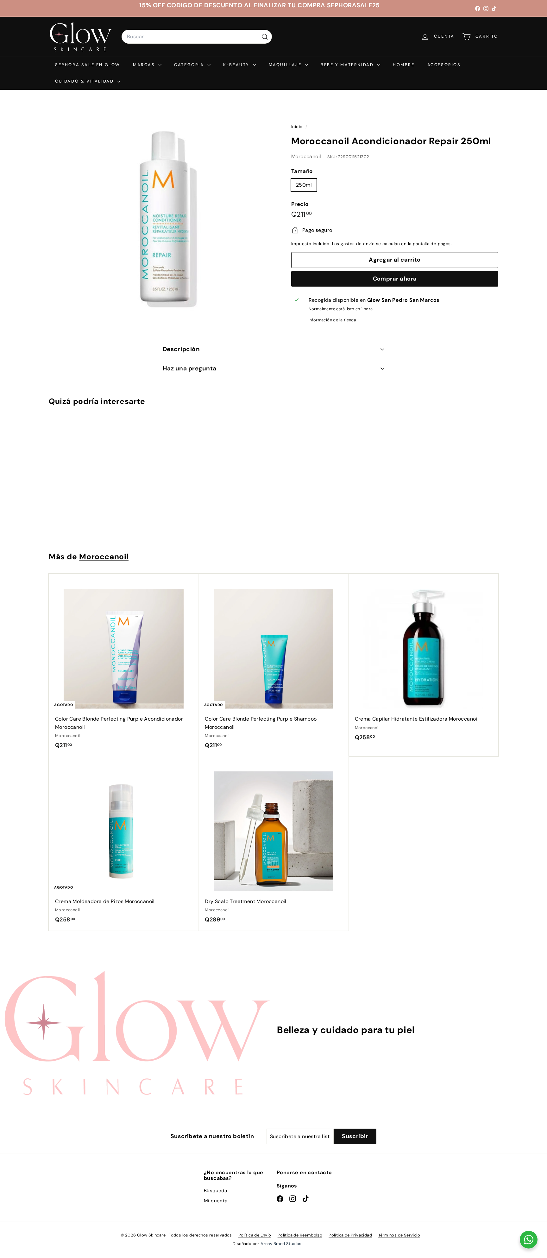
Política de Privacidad (350, 1235)
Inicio (297, 126)
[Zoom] (159, 216)
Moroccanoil (306, 156)
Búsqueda (215, 1190)
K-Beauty (237, 64)
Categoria (190, 64)
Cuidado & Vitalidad (85, 81)
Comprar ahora (395, 278)
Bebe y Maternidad (348, 64)
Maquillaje (286, 64)
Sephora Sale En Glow (87, 64)
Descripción (181, 349)
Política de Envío (254, 1235)
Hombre (404, 64)
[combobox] (197, 37)
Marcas (145, 64)
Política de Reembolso (300, 1235)
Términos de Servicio (399, 1235)
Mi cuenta (216, 1201)
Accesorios (444, 64)
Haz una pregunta (190, 368)
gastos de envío (357, 243)
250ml (304, 185)
